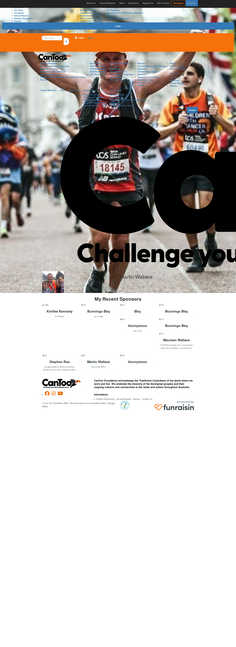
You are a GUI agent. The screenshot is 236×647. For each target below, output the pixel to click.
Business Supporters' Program (152, 66)
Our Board (19, 12)
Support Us (148, 3)
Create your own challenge (53, 71)
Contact (17, 21)
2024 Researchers (98, 66)
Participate (178, 3)
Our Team (18, 10)
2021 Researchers (98, 74)
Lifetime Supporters (147, 71)
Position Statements (23, 18)
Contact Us (147, 399)
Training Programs (48, 63)
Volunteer (142, 74)
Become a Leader (146, 79)
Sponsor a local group (149, 77)
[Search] (66, 41)
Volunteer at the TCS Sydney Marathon (124, 12)
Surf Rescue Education (51, 74)
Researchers (95, 63)
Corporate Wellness (89, 12)
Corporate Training (49, 68)
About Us (91, 3)
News (122, 3)
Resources (134, 3)
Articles (173, 63)
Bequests (142, 68)
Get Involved (163, 3)
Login (118, 26)
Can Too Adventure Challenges (54, 66)
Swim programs (117, 94)
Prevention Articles (179, 68)
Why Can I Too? (117, 79)
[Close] (1, 118)
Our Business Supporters (122, 74)
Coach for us (144, 82)
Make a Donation (88, 10)
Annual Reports (21, 15)
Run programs (113, 10)
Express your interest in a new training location (63, 77)
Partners (141, 63)
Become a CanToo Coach (118, 18)
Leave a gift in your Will (91, 21)
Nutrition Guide (177, 66)
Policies (44, 79)
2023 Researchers (98, 68)
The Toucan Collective (90, 18)
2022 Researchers (98, 71)
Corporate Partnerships (91, 15)
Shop (90, 37)
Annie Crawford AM (119, 63)
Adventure (111, 15)
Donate (192, 3)
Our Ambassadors (118, 71)
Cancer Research (107, 3)
